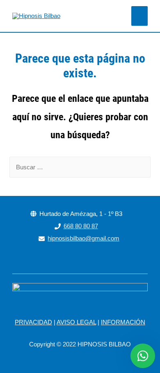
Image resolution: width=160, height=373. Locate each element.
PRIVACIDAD (33, 322)
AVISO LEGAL (76, 322)
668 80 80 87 (81, 225)
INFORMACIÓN (123, 322)
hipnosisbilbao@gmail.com (83, 238)
